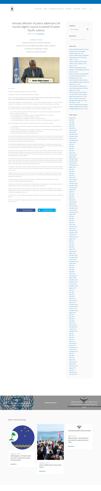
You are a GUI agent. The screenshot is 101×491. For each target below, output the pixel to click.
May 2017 (71, 337)
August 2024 (72, 167)
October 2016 (72, 349)
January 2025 (72, 157)
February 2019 (73, 300)
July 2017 (71, 333)
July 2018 (71, 314)
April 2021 (71, 247)
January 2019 (72, 302)
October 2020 (72, 259)
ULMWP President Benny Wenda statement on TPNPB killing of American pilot (79, 70)
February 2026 (73, 130)
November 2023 (73, 185)
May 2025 (71, 148)
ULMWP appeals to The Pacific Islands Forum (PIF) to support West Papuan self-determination (20, 458)
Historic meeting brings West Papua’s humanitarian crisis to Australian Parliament (79, 51)
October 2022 (72, 210)
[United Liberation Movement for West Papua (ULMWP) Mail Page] (92, 488)
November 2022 (73, 208)
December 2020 (73, 255)
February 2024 (73, 179)
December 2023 (73, 183)
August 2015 (72, 368)
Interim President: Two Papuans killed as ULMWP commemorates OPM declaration (79, 76)
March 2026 (72, 128)
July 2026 (71, 120)
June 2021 (71, 243)
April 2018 (71, 320)
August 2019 (72, 288)
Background (38, 8)
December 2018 (73, 304)
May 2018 (71, 319)
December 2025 (73, 134)
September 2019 (73, 286)
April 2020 (71, 271)
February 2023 (73, 202)
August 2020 (72, 263)
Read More (13, 464)
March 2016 (72, 359)
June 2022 (71, 218)
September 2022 (73, 212)
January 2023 (72, 204)
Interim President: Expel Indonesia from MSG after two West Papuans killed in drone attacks (78, 94)
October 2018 (72, 308)
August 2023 (72, 189)
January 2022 (72, 228)
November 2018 (73, 306)
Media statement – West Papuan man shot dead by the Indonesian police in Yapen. (78, 440)
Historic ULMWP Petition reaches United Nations (50, 466)
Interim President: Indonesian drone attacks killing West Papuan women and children (79, 82)
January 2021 (72, 253)
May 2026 (71, 124)
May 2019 (71, 294)
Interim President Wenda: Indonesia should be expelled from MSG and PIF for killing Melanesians (78, 106)
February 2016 (73, 362)
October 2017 (72, 329)
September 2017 (73, 331)
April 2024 (71, 175)
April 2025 (71, 150)
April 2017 (71, 339)
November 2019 (73, 282)
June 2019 (71, 292)
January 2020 (72, 277)
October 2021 (72, 234)
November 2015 (73, 366)
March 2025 (72, 152)
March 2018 (72, 323)
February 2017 (73, 343)
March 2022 (72, 224)
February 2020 (73, 275)
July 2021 (71, 241)
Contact (84, 8)
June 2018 (71, 316)
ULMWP (45, 8)
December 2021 (73, 230)
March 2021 (72, 249)
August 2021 (72, 239)
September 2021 (73, 236)
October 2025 (72, 138)
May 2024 (71, 173)
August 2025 (72, 142)
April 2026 (71, 126)
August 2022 (72, 214)
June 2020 (71, 267)
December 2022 (73, 206)
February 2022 (73, 226)
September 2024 (73, 165)
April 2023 (71, 198)
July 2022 (71, 216)
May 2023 (71, 196)
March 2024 (72, 177)
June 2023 (71, 193)
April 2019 (71, 296)
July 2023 (71, 191)
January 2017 (72, 345)
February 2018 (73, 325)
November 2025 (73, 136)
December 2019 (73, 280)
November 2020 (73, 257)
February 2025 (73, 155)
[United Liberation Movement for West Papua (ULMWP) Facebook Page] (88, 488)
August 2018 (72, 312)
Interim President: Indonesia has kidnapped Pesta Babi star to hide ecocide (78, 100)
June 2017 (71, 335)
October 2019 (72, 284)
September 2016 (73, 351)
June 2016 (71, 355)
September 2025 (73, 140)
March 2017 (72, 341)
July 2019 (71, 290)
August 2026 (72, 118)
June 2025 (71, 146)
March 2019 (72, 298)
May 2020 (71, 269)
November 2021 (73, 232)
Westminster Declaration (56, 8)
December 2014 (73, 374)
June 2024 (71, 171)
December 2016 (73, 347)
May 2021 (71, 245)
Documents (68, 8)
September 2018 (73, 310)
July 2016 (71, 353)
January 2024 (72, 181)
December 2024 (73, 159)
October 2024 (72, 163)
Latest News (76, 8)
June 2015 (71, 370)
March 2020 (72, 273)
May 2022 (71, 220)
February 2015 (73, 372)
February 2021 (73, 251)
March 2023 (72, 200)
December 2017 (73, 327)
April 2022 (71, 222)
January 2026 (72, 132)
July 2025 (71, 144)
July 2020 (71, 265)
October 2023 (72, 187)
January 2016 (72, 364)
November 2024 (73, 161)
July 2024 (71, 169)
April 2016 (71, 357)
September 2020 (73, 261)
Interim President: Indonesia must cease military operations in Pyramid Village (78, 88)
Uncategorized (40, 34)
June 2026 (71, 122)
